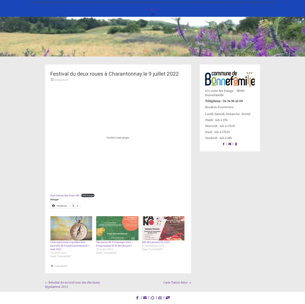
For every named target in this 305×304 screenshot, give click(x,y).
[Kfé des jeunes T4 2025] (163, 228)
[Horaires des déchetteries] (152, 298)
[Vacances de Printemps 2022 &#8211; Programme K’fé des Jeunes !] (117, 228)
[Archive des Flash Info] (160, 298)
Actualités (61, 266)
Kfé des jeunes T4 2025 (156, 242)
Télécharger (88, 195)
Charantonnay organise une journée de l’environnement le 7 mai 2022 (69, 246)
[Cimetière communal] (236, 144)
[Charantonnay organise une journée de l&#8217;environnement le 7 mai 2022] (71, 228)
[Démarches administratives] (168, 298)
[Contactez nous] (230, 144)
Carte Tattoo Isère (177, 282)
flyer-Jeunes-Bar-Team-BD (64, 195)
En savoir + (152, 9)
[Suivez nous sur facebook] (223, 144)
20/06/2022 (61, 80)
